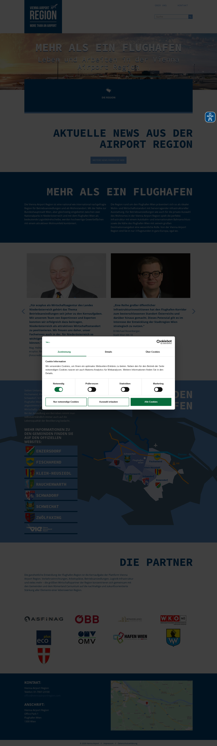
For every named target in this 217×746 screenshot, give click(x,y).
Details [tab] (108, 352)
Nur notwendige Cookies (66, 401)
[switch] (92, 389)
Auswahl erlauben (108, 401)
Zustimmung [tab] (64, 352)
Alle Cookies (151, 401)
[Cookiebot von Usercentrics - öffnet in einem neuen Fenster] (159, 342)
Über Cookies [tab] (153, 352)
